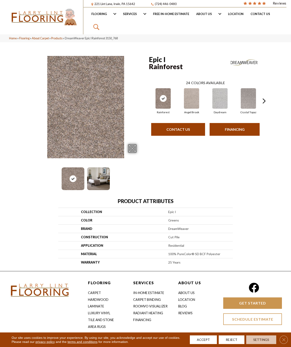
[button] (97, 27)
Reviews (185, 313)
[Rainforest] (163, 98)
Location (235, 14)
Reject (231, 340)
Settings (261, 340)
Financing (235, 129)
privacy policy (45, 342)
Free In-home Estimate (171, 14)
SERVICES (143, 282)
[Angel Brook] (192, 98)
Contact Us (260, 14)
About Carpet (40, 38)
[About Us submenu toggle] (219, 14)
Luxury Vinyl (99, 313)
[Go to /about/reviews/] (264, 2)
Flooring (99, 14)
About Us (204, 14)
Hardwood (98, 300)
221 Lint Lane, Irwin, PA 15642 (114, 4)
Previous (31, 176)
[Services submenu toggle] (144, 14)
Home (13, 38)
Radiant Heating (148, 313)
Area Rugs (97, 327)
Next (140, 176)
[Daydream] (220, 98)
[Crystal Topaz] (248, 98)
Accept (203, 340)
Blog (182, 306)
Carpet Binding (147, 300)
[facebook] (254, 287)
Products (57, 38)
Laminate (96, 306)
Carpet (94, 293)
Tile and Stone (101, 320)
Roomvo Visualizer (150, 306)
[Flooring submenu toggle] (114, 14)
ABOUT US (189, 282)
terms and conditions (83, 342)
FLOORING (99, 282)
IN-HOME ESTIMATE (148, 293)
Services (130, 14)
